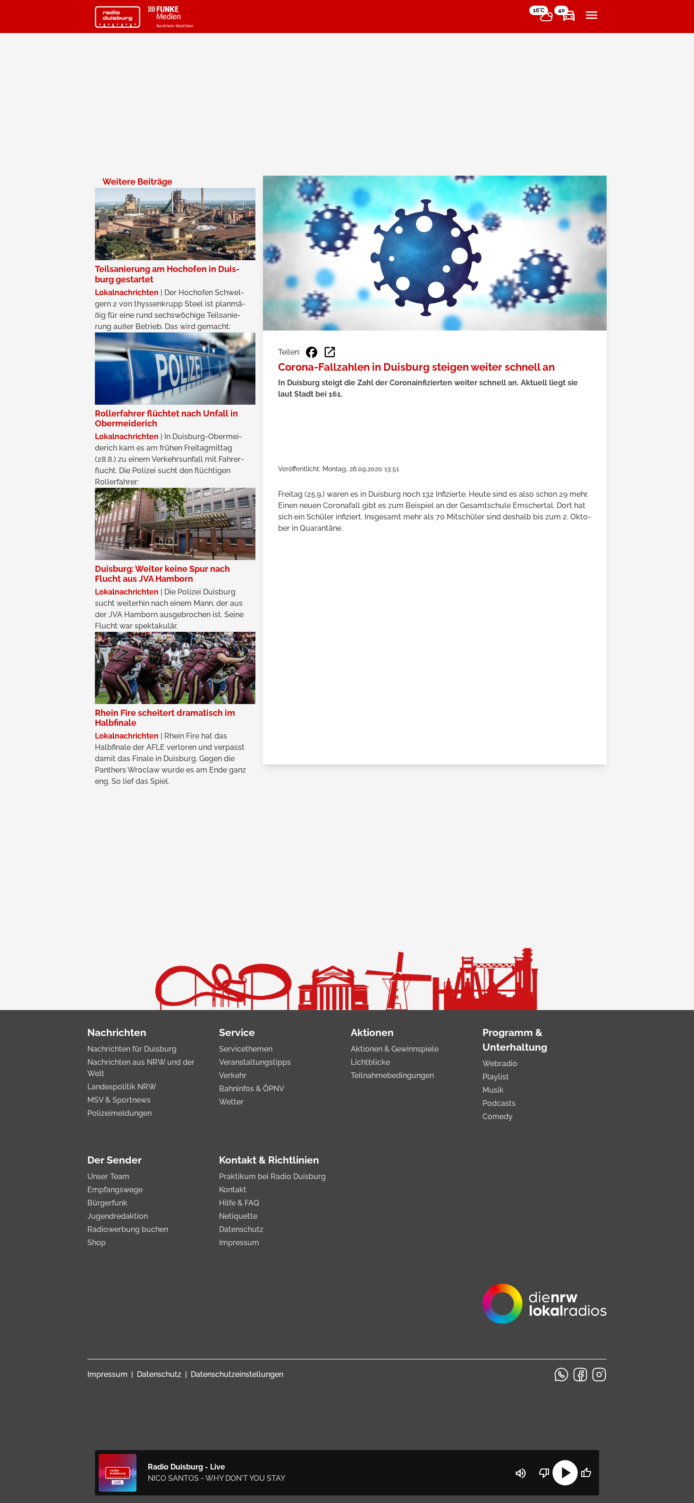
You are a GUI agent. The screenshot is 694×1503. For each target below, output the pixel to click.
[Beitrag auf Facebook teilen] (311, 352)
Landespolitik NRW (121, 1086)
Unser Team (108, 1176)
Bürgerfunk (107, 1202)
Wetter (231, 1101)
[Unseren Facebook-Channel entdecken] (580, 1374)
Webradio (499, 1063)
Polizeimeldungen (119, 1113)
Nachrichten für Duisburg (132, 1048)
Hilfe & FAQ (239, 1202)
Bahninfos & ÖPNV (251, 1088)
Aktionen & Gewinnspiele (395, 1048)
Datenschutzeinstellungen (237, 1374)
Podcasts (499, 1103)
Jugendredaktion (117, 1216)
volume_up (520, 1473)
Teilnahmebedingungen (392, 1075)
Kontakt (232, 1189)
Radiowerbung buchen (127, 1229)
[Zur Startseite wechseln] (117, 17)
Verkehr (232, 1075)
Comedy (497, 1116)
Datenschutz (241, 1229)
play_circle (565, 1473)
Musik (493, 1090)
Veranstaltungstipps (255, 1062)
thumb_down (544, 1472)
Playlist (495, 1076)
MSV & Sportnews (119, 1099)
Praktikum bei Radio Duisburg (272, 1176)
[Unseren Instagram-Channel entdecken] (599, 1374)
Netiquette (238, 1216)
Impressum (239, 1242)
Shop (96, 1242)
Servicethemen (245, 1048)
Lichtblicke (370, 1062)
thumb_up (586, 1472)
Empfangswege (115, 1189)
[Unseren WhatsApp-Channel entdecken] (561, 1374)
